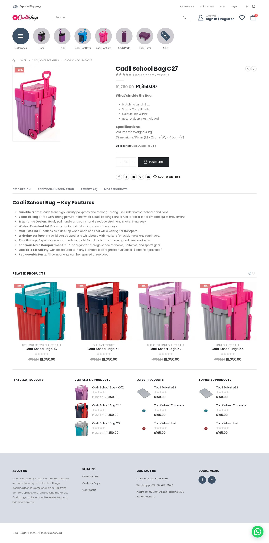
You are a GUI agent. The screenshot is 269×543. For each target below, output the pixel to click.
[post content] (41, 311)
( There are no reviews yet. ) (151, 75)
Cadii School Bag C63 (106, 423)
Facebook (119, 177)
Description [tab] (21, 189)
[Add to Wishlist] (63, 289)
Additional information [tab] (55, 189)
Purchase (156, 162)
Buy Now (44, 336)
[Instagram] (253, 6)
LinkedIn (134, 177)
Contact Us (187, 6)
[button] (56, 138)
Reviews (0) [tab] (89, 189)
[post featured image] (81, 392)
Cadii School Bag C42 (42, 349)
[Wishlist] (242, 17)
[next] (254, 68)
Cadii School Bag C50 (104, 349)
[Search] (184, 17)
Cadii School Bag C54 (165, 349)
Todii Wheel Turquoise (169, 405)
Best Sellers (153, 345)
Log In (234, 6)
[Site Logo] (25, 18)
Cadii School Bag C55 (228, 349)
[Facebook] (247, 6)
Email (148, 177)
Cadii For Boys (36, 345)
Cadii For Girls (147, 145)
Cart (222, 6)
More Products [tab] (116, 189)
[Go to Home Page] (13, 60)
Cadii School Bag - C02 (108, 387)
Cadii (134, 145)
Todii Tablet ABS (165, 387)
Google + (141, 177)
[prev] (248, 68)
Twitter (126, 177)
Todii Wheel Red (165, 423)
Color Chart (207, 6)
